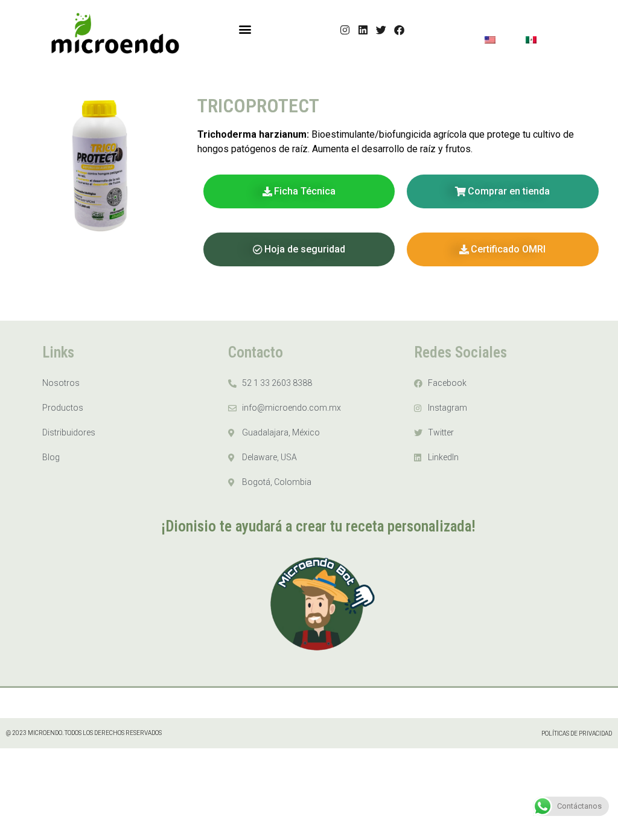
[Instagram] (345, 30)
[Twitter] (381, 30)
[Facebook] (399, 30)
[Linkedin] (363, 30)
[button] (245, 29)
